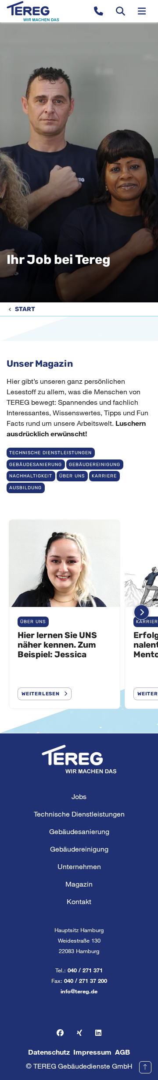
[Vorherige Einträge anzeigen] (16, 612)
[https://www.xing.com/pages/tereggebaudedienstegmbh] (79, 1032)
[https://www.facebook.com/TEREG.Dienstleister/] (60, 1032)
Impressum (92, 1052)
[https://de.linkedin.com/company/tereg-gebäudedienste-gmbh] (98, 1032)
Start (25, 309)
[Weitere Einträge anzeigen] (141, 612)
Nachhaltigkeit (30, 476)
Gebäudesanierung (35, 464)
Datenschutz (49, 1052)
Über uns (72, 476)
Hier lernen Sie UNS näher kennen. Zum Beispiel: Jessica (57, 644)
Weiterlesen (41, 694)
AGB (122, 1052)
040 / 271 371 (85, 970)
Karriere (104, 476)
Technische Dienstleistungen (50, 453)
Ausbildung (25, 488)
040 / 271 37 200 (85, 980)
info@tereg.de (79, 991)
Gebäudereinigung (94, 464)
